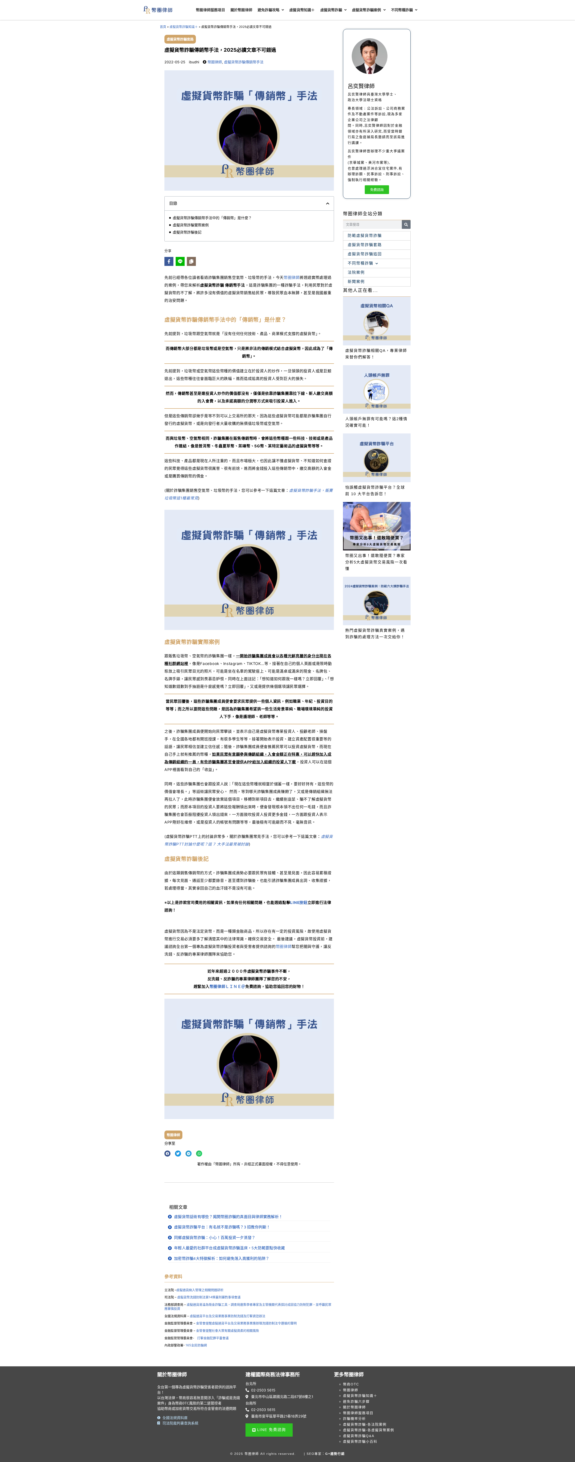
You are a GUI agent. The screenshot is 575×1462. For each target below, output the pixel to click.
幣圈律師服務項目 (358, 1413)
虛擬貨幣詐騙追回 (365, 254)
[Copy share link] (191, 261)
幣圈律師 (215, 62)
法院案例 (356, 272)
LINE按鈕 (298, 902)
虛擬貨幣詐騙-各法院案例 (365, 1424)
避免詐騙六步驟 (356, 1401)
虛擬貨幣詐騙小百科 (360, 1441)
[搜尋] (406, 224)
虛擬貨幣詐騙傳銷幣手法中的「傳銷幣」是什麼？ (212, 218)
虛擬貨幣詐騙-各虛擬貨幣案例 (368, 1430)
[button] (327, 203)
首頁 (163, 27)
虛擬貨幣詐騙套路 (180, 39)
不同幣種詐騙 (360, 263)
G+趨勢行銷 (335, 1453)
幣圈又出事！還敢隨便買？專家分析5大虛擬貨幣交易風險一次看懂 (376, 562)
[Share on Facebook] (168, 261)
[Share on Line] (180, 261)
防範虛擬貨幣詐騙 (365, 236)
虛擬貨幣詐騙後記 (187, 232)
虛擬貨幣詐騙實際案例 (191, 225)
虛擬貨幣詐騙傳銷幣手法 (243, 62)
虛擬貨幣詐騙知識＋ (184, 27)
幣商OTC (351, 1384)
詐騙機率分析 (354, 1418)
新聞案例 (356, 282)
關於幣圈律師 (354, 1407)
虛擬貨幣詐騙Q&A (358, 1436)
